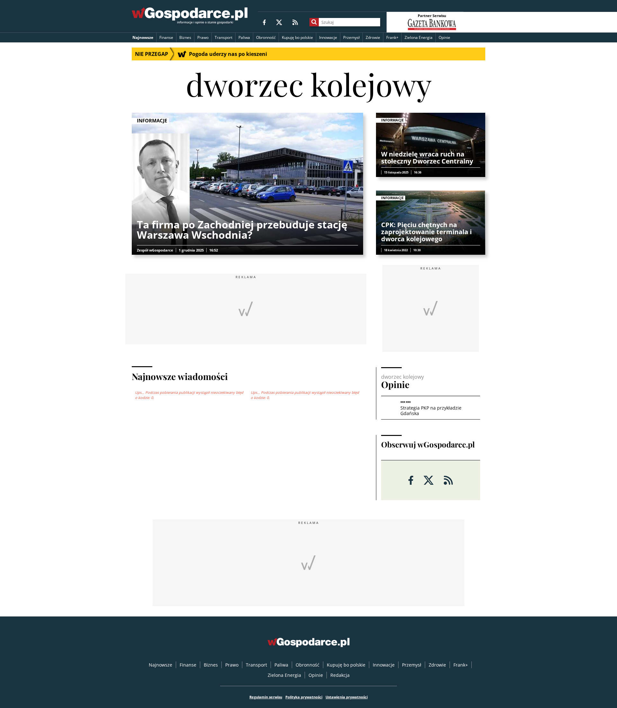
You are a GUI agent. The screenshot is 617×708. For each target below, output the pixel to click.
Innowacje (328, 37)
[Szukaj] (314, 22)
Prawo (203, 37)
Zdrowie (373, 37)
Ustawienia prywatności (347, 697)
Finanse (166, 37)
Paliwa (244, 37)
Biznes (185, 37)
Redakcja (340, 675)
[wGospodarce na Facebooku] (264, 22)
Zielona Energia (419, 37)
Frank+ (392, 37)
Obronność (266, 37)
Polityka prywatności (303, 697)
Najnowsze (142, 37)
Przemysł (351, 37)
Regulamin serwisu (265, 697)
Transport (223, 37)
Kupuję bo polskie (297, 37)
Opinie (444, 37)
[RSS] (295, 22)
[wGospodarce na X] (279, 22)
